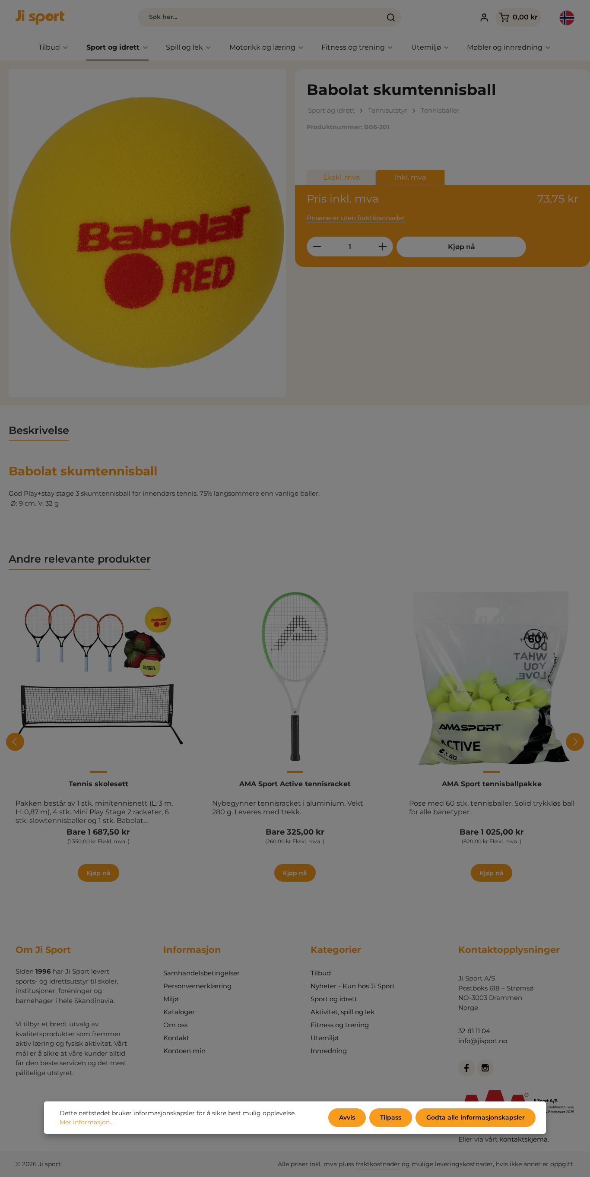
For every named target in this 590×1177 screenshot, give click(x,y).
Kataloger (179, 1012)
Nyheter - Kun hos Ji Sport (353, 986)
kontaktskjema (523, 1139)
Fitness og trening (340, 1025)
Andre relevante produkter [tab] (80, 559)
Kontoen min (184, 1051)
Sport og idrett (334, 999)
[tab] (39, 431)
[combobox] (259, 17)
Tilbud (321, 973)
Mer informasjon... (87, 1122)
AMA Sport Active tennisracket (295, 784)
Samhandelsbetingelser (201, 973)
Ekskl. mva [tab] (341, 177)
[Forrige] (15, 742)
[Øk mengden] (383, 246)
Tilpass (390, 1117)
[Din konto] (484, 17)
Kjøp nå (461, 247)
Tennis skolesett (98, 784)
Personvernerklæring (197, 986)
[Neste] (575, 742)
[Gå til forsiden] (40, 17)
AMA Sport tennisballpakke (492, 784)
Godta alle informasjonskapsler (475, 1117)
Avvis (347, 1117)
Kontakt (176, 1038)
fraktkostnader (378, 1164)
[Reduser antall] (317, 246)
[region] (147, 233)
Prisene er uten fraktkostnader (356, 218)
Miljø (170, 999)
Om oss (175, 1025)
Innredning (329, 1051)
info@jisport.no (482, 1041)
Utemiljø (324, 1038)
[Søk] (391, 17)
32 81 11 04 (474, 1031)
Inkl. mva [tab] (410, 177)
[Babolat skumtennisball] (147, 233)
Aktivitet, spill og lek (342, 1012)
